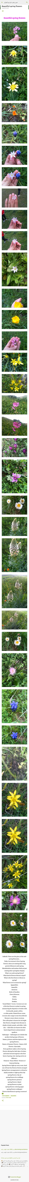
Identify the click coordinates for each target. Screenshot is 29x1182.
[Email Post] (3, 1094)
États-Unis (8, 1097)
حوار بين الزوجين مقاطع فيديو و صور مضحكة (10, 1157)
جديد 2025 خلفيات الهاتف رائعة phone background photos (14, 1149)
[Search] (27, 2)
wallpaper (13, 1095)
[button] (3, 11)
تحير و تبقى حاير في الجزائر (11, 2)
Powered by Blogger (15, 1177)
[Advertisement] (14, 1127)
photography (5, 1095)
